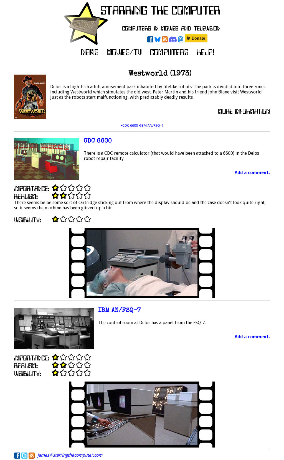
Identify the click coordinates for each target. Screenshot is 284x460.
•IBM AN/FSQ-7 (151, 125)
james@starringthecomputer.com (69, 455)
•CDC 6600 (130, 125)
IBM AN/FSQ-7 (119, 310)
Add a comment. (252, 172)
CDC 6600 (98, 141)
